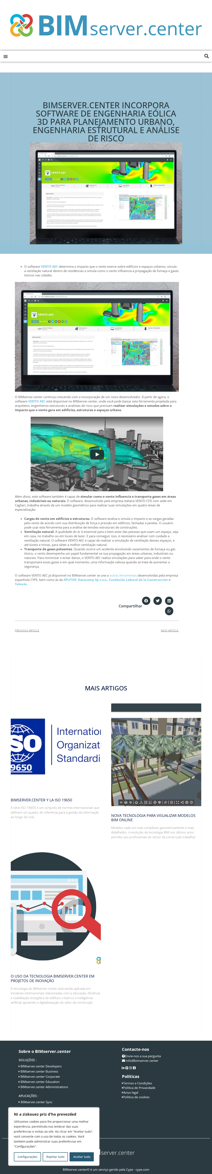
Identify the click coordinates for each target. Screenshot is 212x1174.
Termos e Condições (137, 1083)
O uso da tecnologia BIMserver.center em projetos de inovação (52, 978)
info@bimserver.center (142, 1060)
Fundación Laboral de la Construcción (138, 580)
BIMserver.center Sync (36, 1102)
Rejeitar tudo (55, 1157)
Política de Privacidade (139, 1088)
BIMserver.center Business (39, 1071)
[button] (5, 56)
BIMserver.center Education (40, 1082)
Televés (21, 584)
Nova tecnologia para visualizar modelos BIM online (153, 817)
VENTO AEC (49, 266)
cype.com (142, 1169)
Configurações (27, 1157)
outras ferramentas (123, 575)
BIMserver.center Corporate (40, 1076)
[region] (53, 1136)
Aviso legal (130, 1092)
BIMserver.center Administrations (44, 1087)
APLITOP (70, 580)
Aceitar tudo (81, 1157)
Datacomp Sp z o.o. (92, 580)
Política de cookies (136, 1097)
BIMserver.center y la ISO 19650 (41, 799)
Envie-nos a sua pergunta (143, 1056)
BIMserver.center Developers (41, 1066)
